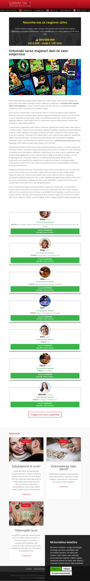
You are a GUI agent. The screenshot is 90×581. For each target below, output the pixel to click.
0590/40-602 (30, 10)
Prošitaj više (26, 494)
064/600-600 (47, 39)
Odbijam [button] (67, 569)
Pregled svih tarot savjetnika (45, 414)
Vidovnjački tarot (26, 530)
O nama (29, 569)
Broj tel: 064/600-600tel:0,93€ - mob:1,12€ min (45, 226)
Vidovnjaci (26, 441)
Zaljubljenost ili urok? (26, 468)
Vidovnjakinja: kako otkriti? (64, 468)
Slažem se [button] (56, 569)
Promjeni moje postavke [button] (61, 573)
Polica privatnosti (40, 569)
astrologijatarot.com (42, 578)
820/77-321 (57, 10)
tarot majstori (21, 155)
